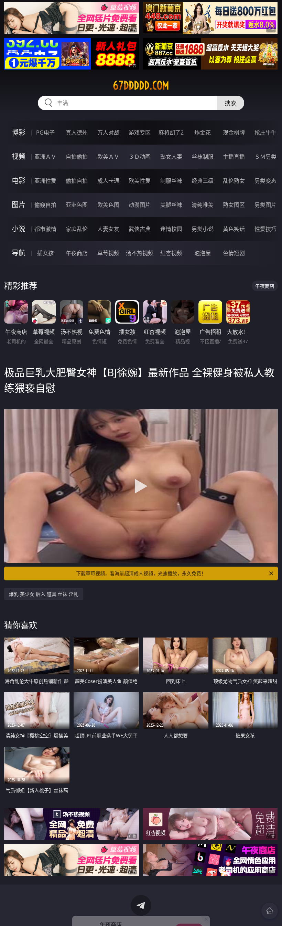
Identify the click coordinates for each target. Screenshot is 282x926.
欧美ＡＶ (108, 156)
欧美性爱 (140, 181)
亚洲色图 (77, 205)
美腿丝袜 (171, 205)
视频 (18, 156)
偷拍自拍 (77, 181)
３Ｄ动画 (140, 156)
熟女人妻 (171, 156)
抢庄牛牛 (265, 132)
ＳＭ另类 (265, 156)
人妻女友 (108, 229)
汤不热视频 (139, 253)
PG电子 (45, 132)
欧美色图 (108, 205)
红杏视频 (171, 253)
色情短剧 (234, 253)
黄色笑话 (234, 229)
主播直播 (234, 156)
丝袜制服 (203, 156)
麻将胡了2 (171, 132)
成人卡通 (108, 181)
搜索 (230, 103)
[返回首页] (269, 911)
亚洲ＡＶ (45, 156)
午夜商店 (77, 253)
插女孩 (45, 253)
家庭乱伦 (77, 229)
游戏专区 (140, 132)
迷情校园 (171, 229)
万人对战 (108, 132)
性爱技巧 (265, 229)
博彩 (18, 132)
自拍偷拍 (77, 156)
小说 (18, 228)
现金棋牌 (234, 132)
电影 (18, 180)
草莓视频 (108, 253)
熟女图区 (234, 205)
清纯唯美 (203, 205)
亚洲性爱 (45, 181)
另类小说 (203, 229)
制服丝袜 (171, 181)
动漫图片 (140, 205)
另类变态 (265, 181)
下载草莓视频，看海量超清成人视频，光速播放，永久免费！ (141, 573)
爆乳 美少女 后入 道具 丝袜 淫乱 (43, 594)
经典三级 (203, 181)
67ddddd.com (141, 85)
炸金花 (202, 132)
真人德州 (77, 132)
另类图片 (265, 205)
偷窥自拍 (45, 205)
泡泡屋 (202, 253)
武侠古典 (140, 229)
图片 (18, 204)
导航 (18, 252)
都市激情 (45, 229)
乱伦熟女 (234, 181)
